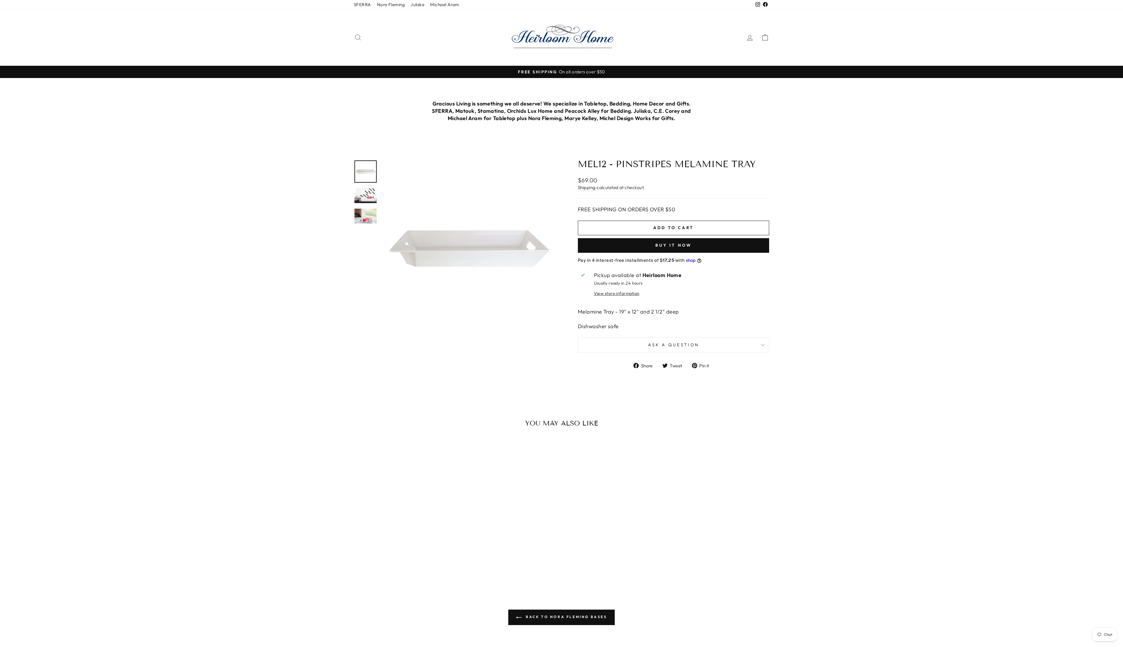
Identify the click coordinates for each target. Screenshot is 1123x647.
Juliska (417, 4)
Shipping (587, 187)
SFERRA (362, 4)
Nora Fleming (391, 4)
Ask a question (673, 344)
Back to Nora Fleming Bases (565, 617)
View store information (617, 293)
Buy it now (673, 245)
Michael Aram (444, 4)
